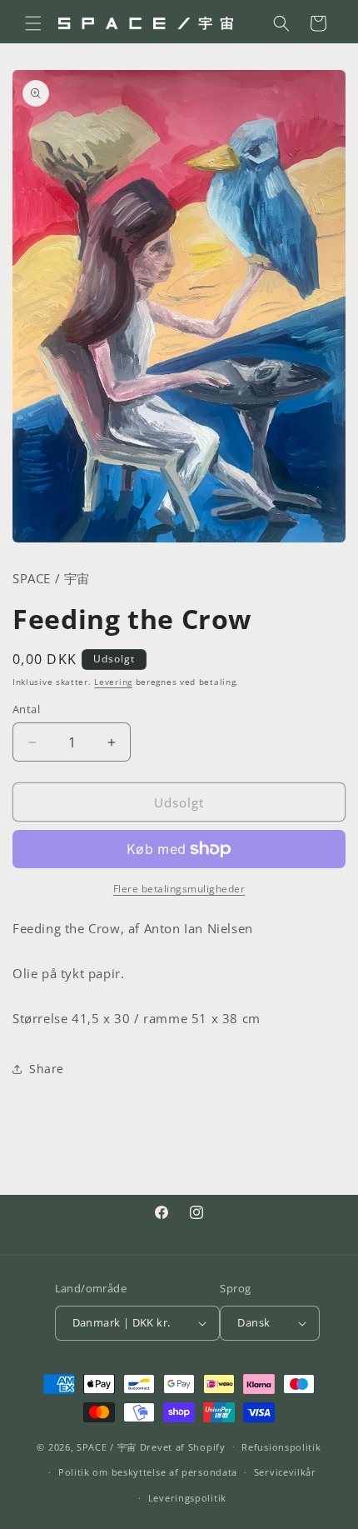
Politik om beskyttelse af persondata (147, 1472)
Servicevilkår (285, 1472)
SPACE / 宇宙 (107, 1446)
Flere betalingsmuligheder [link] (179, 889)
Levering (113, 681)
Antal (26, 709)
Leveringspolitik (187, 1498)
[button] (33, 23)
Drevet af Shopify (183, 1446)
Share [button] (46, 1069)
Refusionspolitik (281, 1447)
